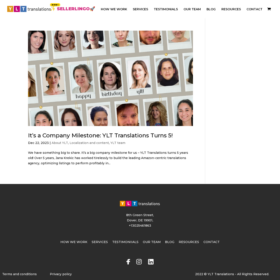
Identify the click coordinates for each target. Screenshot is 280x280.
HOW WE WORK (114, 9)
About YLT (60, 143)
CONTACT (254, 9)
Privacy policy (61, 274)
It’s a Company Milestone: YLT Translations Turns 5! (100, 135)
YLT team (117, 143)
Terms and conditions (19, 274)
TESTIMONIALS (166, 9)
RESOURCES (231, 9)
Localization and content (89, 143)
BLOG (211, 9)
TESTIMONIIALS (125, 242)
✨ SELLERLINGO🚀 (72, 9)
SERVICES (140, 9)
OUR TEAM (192, 9)
